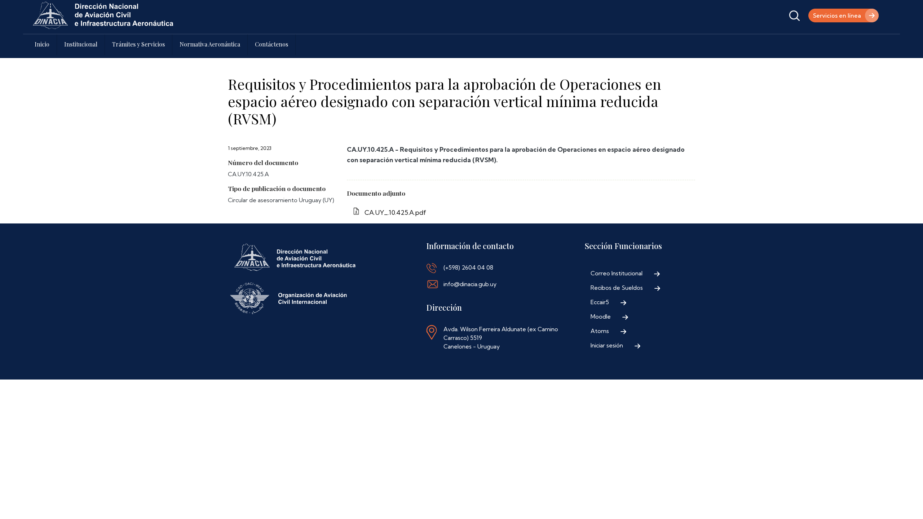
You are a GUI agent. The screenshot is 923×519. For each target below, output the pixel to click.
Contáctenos (271, 44)
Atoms (600, 330)
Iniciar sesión (607, 345)
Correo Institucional (616, 273)
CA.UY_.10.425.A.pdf (395, 212)
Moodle (601, 316)
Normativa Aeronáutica (210, 44)
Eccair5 (600, 302)
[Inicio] (103, 15)
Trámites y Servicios (138, 44)
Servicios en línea (837, 15)
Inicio (42, 44)
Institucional (80, 44)
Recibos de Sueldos (617, 287)
